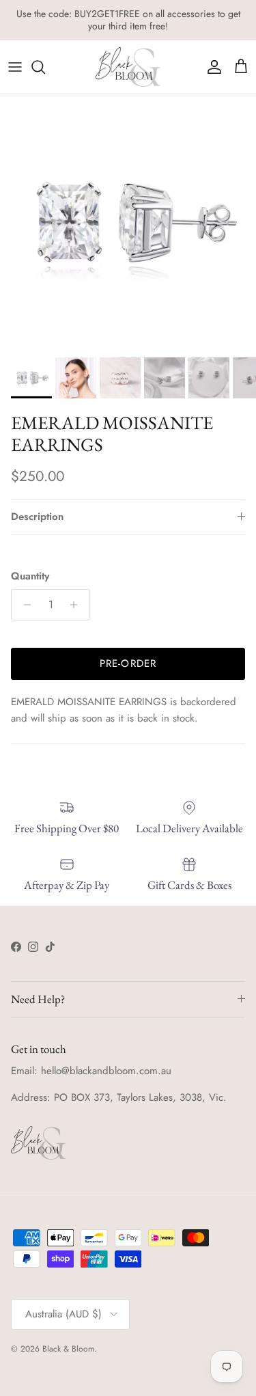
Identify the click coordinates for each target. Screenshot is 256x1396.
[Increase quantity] (77, 605)
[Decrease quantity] (23, 605)
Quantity (30, 576)
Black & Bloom (68, 1349)
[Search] (45, 67)
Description (37, 516)
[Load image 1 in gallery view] (128, 222)
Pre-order (128, 663)
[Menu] (15, 67)
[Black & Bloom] (128, 67)
